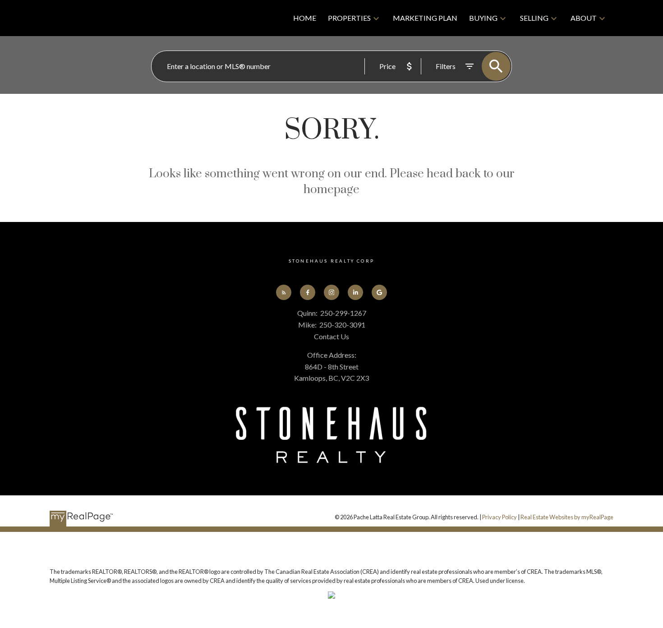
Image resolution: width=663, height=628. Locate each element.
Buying (483, 18)
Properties (349, 18)
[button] (284, 292)
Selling (534, 18)
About (584, 18)
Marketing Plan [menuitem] (425, 18)
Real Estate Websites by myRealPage (566, 517)
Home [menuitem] (304, 18)
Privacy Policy (499, 517)
